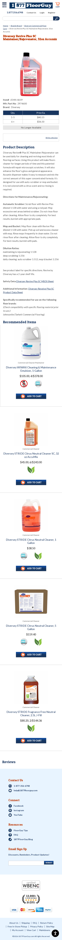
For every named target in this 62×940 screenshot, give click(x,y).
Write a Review (52, 138)
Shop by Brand (16, 26)
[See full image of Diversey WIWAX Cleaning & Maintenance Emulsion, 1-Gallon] (31, 343)
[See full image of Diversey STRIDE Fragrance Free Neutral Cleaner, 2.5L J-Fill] (31, 687)
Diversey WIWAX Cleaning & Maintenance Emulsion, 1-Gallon (31, 369)
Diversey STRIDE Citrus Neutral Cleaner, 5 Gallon (31, 627)
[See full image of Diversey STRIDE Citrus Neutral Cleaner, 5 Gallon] (31, 601)
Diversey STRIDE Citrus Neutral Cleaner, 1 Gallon (31, 541)
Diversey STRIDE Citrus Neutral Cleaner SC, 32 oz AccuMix (31, 455)
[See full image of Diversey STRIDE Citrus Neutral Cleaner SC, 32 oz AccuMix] (31, 429)
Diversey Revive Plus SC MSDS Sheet (35, 281)
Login (42, 13)
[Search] (27, 18)
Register (51, 13)
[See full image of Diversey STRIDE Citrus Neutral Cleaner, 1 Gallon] (31, 515)
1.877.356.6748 (15, 12)
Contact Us (31, 13)
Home (5, 26)
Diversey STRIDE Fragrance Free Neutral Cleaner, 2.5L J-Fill (31, 713)
